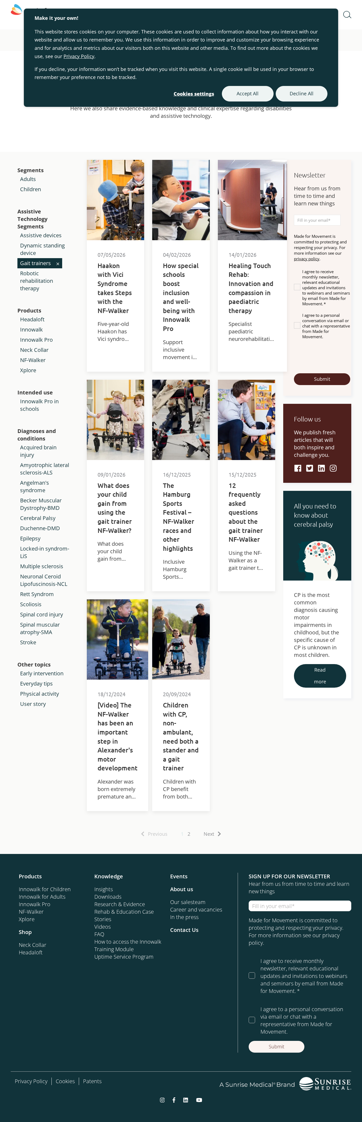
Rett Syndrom (37, 594)
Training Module (114, 949)
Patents (92, 1081)
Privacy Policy (79, 56)
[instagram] (162, 1099)
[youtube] (199, 1099)
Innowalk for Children (45, 889)
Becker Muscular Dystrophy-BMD (41, 504)
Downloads (107, 896)
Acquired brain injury (38, 451)
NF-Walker (33, 360)
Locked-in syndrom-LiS (44, 552)
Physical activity (39, 693)
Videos (102, 926)
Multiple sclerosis (41, 566)
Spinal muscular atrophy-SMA (40, 628)
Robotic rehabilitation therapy (36, 281)
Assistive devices (41, 235)
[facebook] (298, 468)
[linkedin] (321, 468)
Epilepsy (30, 538)
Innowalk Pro (36, 339)
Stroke (28, 642)
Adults (28, 179)
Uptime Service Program (124, 956)
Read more (320, 676)
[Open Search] (347, 14)
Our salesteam (188, 902)
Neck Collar (34, 349)
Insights (103, 889)
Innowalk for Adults (42, 896)
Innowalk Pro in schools (39, 405)
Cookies (65, 1081)
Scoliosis (31, 604)
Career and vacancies (196, 909)
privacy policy (306, 258)
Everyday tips (36, 683)
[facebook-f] (174, 1099)
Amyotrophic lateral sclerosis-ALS (44, 468)
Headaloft (32, 319)
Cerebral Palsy (37, 518)
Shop (25, 932)
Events (179, 876)
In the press (184, 917)
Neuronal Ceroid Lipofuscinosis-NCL (43, 580)
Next (209, 834)
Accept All (248, 93)
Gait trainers (35, 263)
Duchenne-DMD (40, 528)
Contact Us (184, 929)
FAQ (99, 934)
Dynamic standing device (42, 249)
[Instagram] (333, 468)
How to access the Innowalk (127, 941)
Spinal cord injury (41, 614)
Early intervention (42, 673)
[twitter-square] (310, 468)
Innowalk (31, 329)
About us (181, 889)
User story (33, 703)
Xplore (28, 370)
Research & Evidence (119, 904)
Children (30, 189)
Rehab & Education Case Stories (124, 915)
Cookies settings (194, 94)
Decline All (302, 93)
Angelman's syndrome (34, 486)
